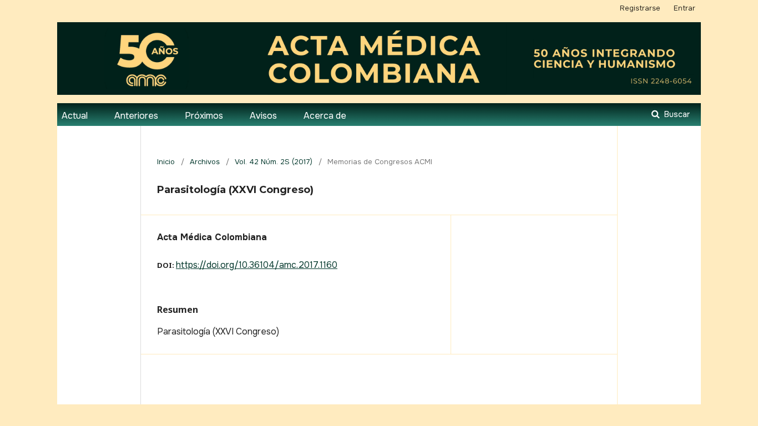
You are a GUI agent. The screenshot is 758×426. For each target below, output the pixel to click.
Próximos (204, 115)
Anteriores (136, 115)
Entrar (684, 8)
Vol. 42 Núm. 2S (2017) (273, 161)
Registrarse (640, 8)
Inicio (166, 161)
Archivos (205, 161)
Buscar (676, 114)
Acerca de (325, 115)
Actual (75, 115)
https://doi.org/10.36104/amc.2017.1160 (256, 265)
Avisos (263, 115)
